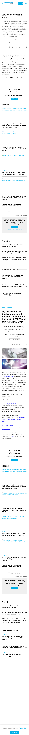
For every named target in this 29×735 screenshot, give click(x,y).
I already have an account (14, 229)
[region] (14, 212)
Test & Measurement (7, 11)
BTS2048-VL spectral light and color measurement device (14, 419)
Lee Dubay (11, 436)
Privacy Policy (23, 728)
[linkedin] (12, 47)
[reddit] (17, 47)
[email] (19, 47)
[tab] (5, 209)
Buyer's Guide (6, 429)
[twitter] (14, 47)
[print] (26, 47)
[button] (3, 3)
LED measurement (8, 376)
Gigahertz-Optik (11, 403)
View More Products (7, 425)
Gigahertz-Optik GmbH (17, 334)
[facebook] (9, 47)
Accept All (14, 732)
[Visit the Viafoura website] (24, 215)
